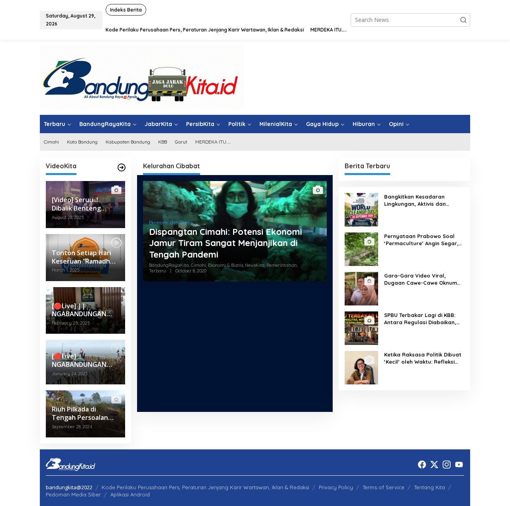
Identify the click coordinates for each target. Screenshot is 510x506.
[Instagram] (446, 464)
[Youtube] (459, 464)
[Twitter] (434, 464)
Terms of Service (383, 487)
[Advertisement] (235, 350)
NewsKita (255, 265)
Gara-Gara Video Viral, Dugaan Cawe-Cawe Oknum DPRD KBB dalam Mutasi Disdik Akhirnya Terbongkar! (420, 279)
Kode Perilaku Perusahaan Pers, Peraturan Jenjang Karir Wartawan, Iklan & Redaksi (205, 487)
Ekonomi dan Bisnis (171, 222)
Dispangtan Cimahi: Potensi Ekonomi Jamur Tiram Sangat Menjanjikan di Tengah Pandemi (225, 243)
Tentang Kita (429, 487)
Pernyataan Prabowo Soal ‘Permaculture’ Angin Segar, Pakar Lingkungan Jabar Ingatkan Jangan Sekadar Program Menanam (421, 240)
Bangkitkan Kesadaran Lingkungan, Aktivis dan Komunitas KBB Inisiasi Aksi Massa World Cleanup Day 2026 (419, 200)
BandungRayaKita (169, 265)
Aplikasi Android (130, 494)
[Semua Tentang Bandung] (142, 77)
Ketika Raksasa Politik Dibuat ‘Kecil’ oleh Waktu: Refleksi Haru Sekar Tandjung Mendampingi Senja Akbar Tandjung (422, 358)
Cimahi (198, 265)
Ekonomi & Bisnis (225, 265)
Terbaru (157, 271)
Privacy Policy (336, 487)
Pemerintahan (282, 265)
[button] (463, 20)
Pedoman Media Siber (73, 494)
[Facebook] (422, 464)
